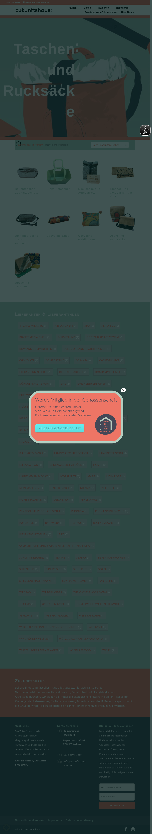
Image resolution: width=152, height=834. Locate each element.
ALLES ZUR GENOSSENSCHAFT (60, 428)
